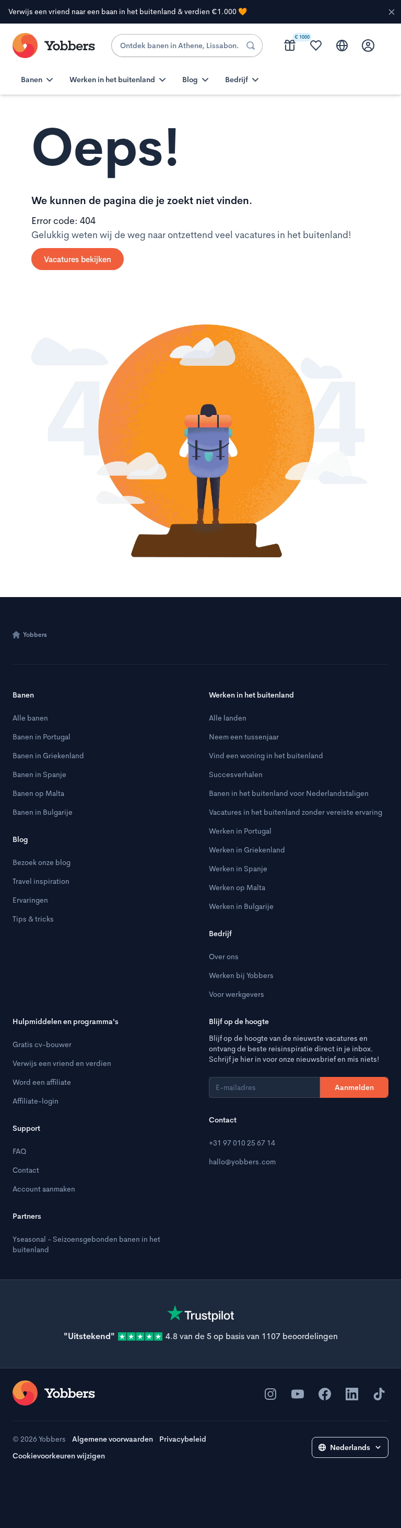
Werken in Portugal (240, 831)
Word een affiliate (42, 1082)
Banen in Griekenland (48, 755)
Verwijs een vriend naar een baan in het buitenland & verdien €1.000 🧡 (127, 11)
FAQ (19, 1151)
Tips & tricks (33, 919)
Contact (26, 1170)
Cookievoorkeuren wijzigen (59, 1455)
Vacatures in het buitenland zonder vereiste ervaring (295, 812)
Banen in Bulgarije (43, 812)
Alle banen (30, 718)
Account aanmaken (44, 1189)
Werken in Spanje (238, 868)
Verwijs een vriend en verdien (62, 1063)
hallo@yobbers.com (242, 1161)
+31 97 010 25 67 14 (242, 1143)
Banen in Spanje (39, 774)
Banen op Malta (38, 793)
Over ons (224, 956)
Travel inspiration (41, 881)
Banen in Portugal (41, 736)
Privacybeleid (182, 1439)
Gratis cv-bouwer (42, 1044)
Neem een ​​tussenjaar (244, 736)
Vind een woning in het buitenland (266, 755)
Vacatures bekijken (77, 259)
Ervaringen (30, 900)
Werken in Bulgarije (241, 906)
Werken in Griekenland (247, 850)
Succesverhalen (236, 774)
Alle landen (227, 718)
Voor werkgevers (236, 994)
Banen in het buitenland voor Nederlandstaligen (289, 793)
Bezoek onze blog (41, 862)
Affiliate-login (35, 1101)
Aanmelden (354, 1087)
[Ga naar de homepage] (54, 1393)
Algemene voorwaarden (112, 1439)
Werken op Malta (237, 887)
